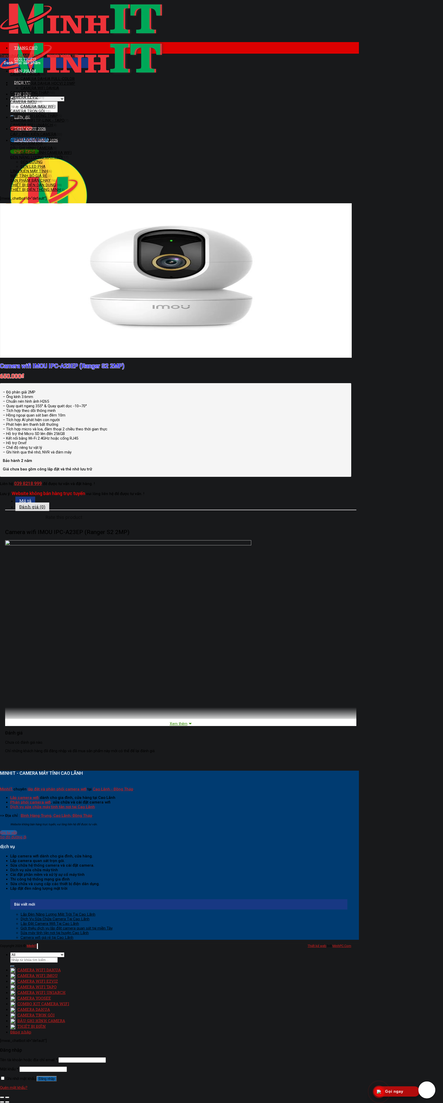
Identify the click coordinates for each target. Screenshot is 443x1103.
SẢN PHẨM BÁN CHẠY (30, 180)
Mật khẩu (9, 1069)
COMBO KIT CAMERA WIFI (33, 139)
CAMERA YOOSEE (26, 129)
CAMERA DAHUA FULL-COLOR (48, 78)
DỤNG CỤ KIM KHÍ (26, 143)
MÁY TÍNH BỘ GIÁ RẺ (28, 175)
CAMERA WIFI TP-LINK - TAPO (37, 120)
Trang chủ (8, 56)
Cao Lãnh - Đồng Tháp (113, 789)
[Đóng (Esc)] (2, 1097)
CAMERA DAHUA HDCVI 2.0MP (48, 83)
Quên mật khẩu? (13, 1087)
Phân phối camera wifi (30, 802)
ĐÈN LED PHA (33, 166)
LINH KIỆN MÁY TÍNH (29, 171)
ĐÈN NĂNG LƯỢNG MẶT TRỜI (36, 157)
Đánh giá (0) (32, 507)
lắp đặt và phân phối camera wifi (57, 789)
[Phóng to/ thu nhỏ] (7, 1097)
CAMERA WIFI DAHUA (40, 88)
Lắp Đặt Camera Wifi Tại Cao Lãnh (50, 923)
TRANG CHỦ (25, 47)
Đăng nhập (47, 1079)
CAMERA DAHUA (25, 74)
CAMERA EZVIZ (24, 97)
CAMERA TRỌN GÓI (27, 111)
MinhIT (6, 789)
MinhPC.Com (342, 946)
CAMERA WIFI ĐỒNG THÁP (34, 115)
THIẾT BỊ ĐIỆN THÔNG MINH (35, 189)
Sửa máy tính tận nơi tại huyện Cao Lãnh (55, 933)
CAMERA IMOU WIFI (62, 56)
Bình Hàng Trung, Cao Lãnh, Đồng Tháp (56, 815)
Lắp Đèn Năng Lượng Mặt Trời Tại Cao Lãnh (58, 914)
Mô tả (25, 501)
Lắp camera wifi (24, 797)
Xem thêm (178, 723)
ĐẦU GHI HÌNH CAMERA (31, 148)
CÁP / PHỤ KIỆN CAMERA (33, 134)
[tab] (185, 501)
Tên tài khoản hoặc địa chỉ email (28, 1060)
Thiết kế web (317, 946)
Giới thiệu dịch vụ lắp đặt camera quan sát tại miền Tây (67, 928)
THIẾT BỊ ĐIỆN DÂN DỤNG (33, 185)
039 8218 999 (28, 483)
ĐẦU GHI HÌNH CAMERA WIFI (46, 152)
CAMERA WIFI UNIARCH (31, 125)
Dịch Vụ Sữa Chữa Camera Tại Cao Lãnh (55, 919)
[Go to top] (37, 946)
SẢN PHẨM (25, 70)
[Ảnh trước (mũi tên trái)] (2, 1102)
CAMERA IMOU (31, 56)
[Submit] (12, 966)
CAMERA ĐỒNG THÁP (29, 92)
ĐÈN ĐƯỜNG (32, 162)
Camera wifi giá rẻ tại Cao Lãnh (47, 937)
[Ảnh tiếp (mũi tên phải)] (7, 1102)
